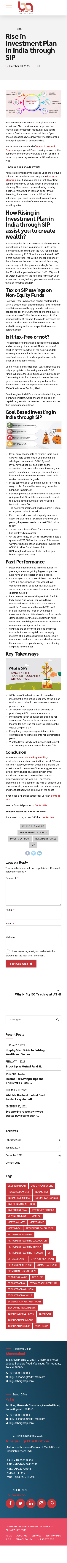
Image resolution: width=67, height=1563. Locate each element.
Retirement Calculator (40, 1228)
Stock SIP (37, 1277)
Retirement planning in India (24, 1247)
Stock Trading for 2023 (44, 1283)
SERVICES (36, 1535)
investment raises (45, 838)
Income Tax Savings (46, 1198)
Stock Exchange (17, 1277)
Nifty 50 (36, 1216)
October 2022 (13, 1162)
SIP (33, 845)
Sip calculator (16, 1259)
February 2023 (13, 1140)
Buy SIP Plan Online (42, 1186)
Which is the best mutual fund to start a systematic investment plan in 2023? (25, 1097)
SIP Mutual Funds (47, 1265)
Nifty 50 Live (37, 1222)
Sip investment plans (20, 1265)
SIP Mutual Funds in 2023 (22, 1271)
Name (10, 909)
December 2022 (14, 1155)
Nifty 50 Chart (16, 1222)
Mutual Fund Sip (17, 1216)
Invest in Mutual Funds (33, 832)
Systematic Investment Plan (24, 1301)
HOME (9, 1535)
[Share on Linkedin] (39, 853)
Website (10, 937)
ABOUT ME (21, 1535)
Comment (12, 878)
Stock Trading (16, 1283)
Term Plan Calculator (21, 1320)
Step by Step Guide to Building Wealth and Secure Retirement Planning (25, 1052)
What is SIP (41, 1326)
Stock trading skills (20, 1295)
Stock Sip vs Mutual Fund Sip (24, 1066)
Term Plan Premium (19, 1326)
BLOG (8, 1539)
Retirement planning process (25, 1253)
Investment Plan (20, 838)
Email (10, 923)
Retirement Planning (20, 1234)
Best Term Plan (17, 1186)
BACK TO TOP (47, 1539)
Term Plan (45, 1314)
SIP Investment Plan (42, 1259)
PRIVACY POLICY (24, 1539)
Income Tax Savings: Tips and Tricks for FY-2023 (24, 1081)
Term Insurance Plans (21, 1314)
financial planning (33, 826)
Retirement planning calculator (27, 1240)
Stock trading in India (21, 1289)
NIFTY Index (14, 1228)
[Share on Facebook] (27, 853)
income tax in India (19, 1198)
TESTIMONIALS (53, 1535)
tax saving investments (22, 1307)
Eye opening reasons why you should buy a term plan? (24, 1113)
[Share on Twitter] (33, 853)
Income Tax (41, 1192)
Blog (19, 29)
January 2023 (13, 1147)
